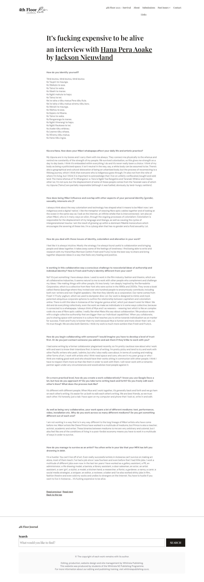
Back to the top (54, 494)
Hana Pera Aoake (126, 49)
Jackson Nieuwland (84, 57)
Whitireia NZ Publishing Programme (125, 566)
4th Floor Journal (28, 526)
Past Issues (163, 7)
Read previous (53, 491)
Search (23, 536)
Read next (68, 491)
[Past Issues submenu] (169, 7)
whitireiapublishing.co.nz (136, 569)
